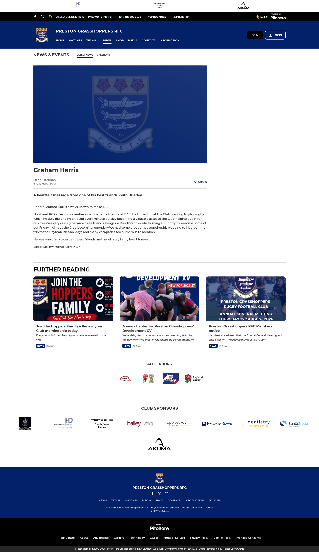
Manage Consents (249, 537)
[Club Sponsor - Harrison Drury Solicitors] (75, 6)
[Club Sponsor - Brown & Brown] (217, 424)
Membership (181, 17)
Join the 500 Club (130, 17)
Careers (119, 537)
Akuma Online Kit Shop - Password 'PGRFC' (84, 17)
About (84, 537)
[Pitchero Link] (278, 18)
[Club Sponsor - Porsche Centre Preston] (159, 6)
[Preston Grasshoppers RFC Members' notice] (246, 298)
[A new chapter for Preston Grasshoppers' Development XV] (159, 298)
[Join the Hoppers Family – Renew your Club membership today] (73, 298)
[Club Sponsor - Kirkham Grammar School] (25, 424)
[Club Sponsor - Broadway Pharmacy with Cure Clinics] (178, 424)
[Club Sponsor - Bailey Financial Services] (140, 424)
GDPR (154, 537)
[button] (60, 40)
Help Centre (67, 537)
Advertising (101, 537)
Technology (137, 537)
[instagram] (50, 17)
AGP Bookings (157, 17)
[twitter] (42, 17)
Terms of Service (174, 537)
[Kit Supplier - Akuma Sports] (243, 6)
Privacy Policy (199, 537)
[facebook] (35, 17)
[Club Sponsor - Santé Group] (294, 424)
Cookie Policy (222, 537)
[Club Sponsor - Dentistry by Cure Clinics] (255, 424)
